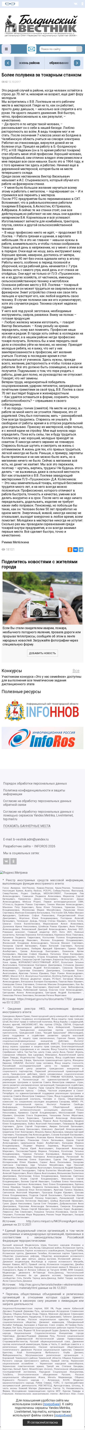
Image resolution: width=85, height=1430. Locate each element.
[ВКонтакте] (75, 549)
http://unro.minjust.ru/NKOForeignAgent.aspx (55, 1221)
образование (59, 63)
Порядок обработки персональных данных (35, 783)
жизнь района (29, 63)
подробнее (52, 1404)
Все (76, 670)
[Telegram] (81, 549)
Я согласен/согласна (42, 1422)
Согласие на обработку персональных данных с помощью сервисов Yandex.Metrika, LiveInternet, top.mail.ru (38, 815)
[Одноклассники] (70, 549)
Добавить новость (42, 653)
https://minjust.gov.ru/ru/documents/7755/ (44, 999)
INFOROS (40, 846)
